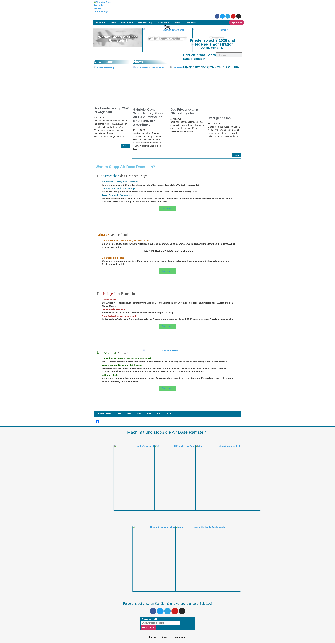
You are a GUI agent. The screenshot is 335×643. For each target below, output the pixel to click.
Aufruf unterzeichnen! (167, 39)
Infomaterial (163, 22)
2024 (128, 414)
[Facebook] (217, 16)
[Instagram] (238, 16)
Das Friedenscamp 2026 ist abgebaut (111, 110)
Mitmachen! (127, 22)
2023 (138, 414)
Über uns (100, 22)
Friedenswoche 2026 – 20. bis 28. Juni (211, 67)
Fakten (177, 22)
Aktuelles (191, 22)
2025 (118, 414)
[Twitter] (222, 16)
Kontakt (165, 637)
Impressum (180, 637)
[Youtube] (233, 16)
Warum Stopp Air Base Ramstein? (118, 39)
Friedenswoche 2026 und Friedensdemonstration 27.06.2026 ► (212, 44)
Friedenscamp (145, 22)
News (113, 22)
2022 (148, 414)
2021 (158, 414)
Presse (152, 637)
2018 (168, 414)
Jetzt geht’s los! (220, 118)
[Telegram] (227, 16)
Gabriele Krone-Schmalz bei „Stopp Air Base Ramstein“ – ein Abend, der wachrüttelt (149, 117)
